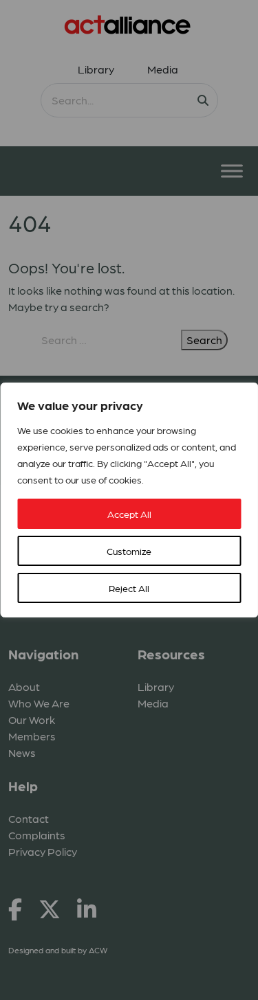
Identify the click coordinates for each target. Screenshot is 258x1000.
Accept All (129, 513)
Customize (129, 550)
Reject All (129, 587)
